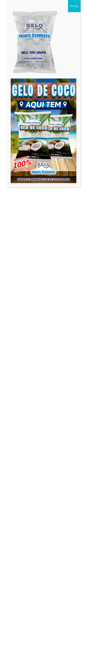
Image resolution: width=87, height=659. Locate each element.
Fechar (74, 6)
